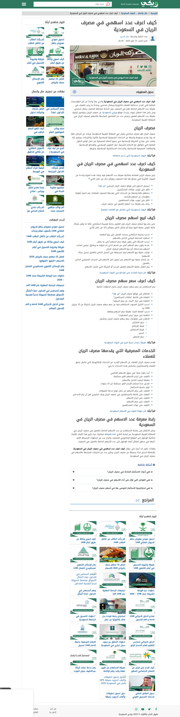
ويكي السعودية (109, 112)
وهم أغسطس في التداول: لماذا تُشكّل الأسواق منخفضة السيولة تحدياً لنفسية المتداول (44, 295)
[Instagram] (136, 709)
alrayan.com (110, 434)
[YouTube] (142, 709)
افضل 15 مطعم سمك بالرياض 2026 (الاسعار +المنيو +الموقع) (46, 259)
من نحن (53, 709)
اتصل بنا (52, 712)
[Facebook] (156, 709)
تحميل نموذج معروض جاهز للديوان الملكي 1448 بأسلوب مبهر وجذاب (47, 229)
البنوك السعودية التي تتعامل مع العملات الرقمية (123, 210)
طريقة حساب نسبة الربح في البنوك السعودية (125, 343)
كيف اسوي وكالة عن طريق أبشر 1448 (45, 242)
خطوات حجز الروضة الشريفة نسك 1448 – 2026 (45, 278)
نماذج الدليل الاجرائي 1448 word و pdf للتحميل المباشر (45, 306)
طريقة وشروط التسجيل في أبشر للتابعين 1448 (48, 249)
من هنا (102, 186)
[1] (89, 178)
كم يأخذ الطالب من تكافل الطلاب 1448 (45, 236)
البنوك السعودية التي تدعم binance (129, 156)
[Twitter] (149, 709)
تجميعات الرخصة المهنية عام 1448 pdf (45, 285)
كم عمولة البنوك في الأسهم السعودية (128, 411)
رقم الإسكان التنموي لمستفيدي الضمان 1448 (44, 268)
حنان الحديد (124, 37)
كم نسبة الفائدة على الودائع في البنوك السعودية (123, 273)
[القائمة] (24, 4)
